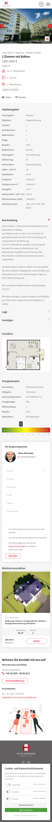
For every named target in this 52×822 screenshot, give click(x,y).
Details (36, 641)
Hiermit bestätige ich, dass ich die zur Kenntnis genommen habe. (23, 546)
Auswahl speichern (26, 805)
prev (2, 26)
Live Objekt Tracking (41, 4)
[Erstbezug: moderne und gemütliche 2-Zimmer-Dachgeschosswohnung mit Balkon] (26, 592)
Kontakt (17, 816)
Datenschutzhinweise (17, 546)
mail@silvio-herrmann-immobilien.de (19, 697)
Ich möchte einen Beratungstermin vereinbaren (28, 537)
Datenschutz (34, 816)
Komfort (15, 792)
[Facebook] (23, 762)
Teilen (8, 97)
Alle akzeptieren (26, 810)
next (49, 26)
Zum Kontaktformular (15, 680)
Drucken (22, 97)
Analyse (15, 799)
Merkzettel (49, 12)
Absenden (13, 556)
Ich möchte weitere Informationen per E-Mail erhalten (27, 531)
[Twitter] (29, 762)
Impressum (24, 816)
